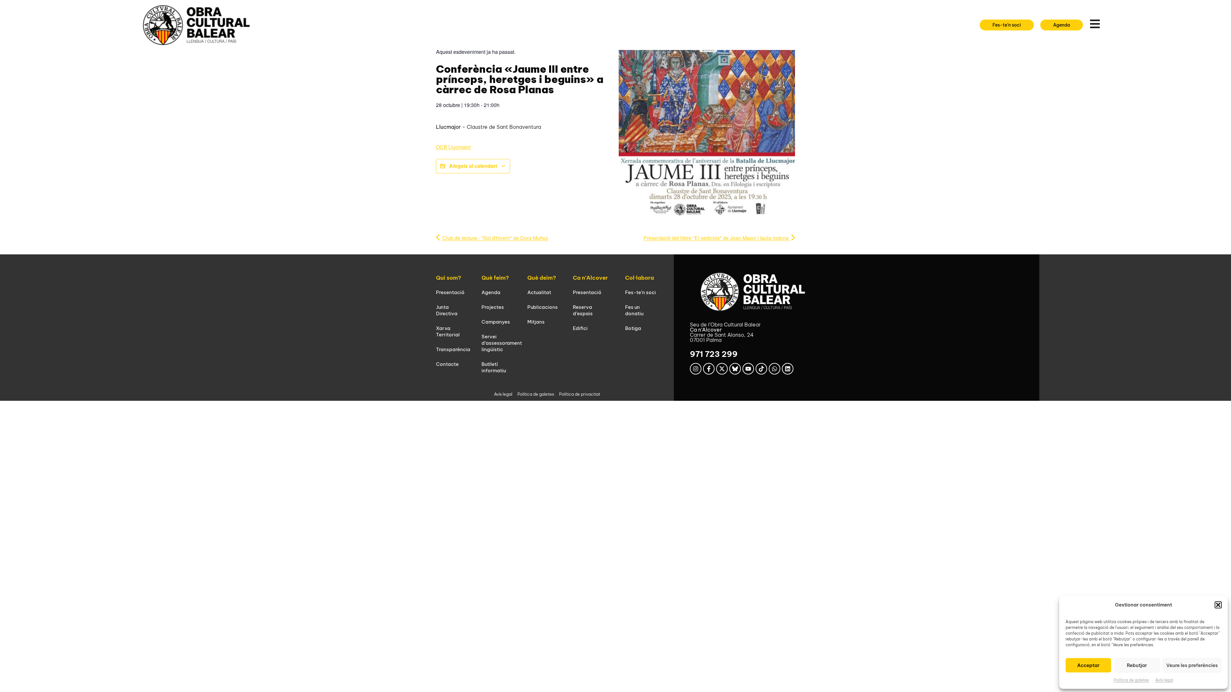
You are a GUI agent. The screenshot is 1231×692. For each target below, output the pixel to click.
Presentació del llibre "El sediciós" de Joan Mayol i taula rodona (716, 238)
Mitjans (536, 322)
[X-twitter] (722, 369)
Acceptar (1088, 665)
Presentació (450, 292)
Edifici (580, 328)
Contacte (447, 364)
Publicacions (542, 307)
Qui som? (448, 277)
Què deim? (541, 277)
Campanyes (496, 322)
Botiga (633, 328)
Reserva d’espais (583, 310)
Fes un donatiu (634, 310)
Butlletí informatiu (494, 367)
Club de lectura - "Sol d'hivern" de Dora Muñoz (494, 238)
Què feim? (495, 277)
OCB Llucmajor (453, 147)
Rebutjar (1137, 665)
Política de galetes (1131, 680)
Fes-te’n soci (640, 292)
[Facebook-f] (709, 369)
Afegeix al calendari (473, 165)
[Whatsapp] (774, 369)
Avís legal (1164, 680)
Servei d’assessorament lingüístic (502, 343)
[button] (1218, 605)
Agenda (491, 292)
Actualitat (539, 292)
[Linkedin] (787, 369)
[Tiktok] (761, 369)
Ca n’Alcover (590, 277)
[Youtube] (748, 369)
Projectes (493, 307)
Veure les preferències (1192, 665)
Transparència (453, 349)
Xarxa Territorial (448, 331)
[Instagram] (695, 369)
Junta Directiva (446, 310)
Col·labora (639, 277)
